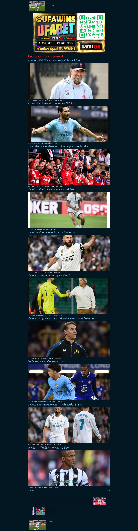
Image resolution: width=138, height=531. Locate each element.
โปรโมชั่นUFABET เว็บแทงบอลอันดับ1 (47, 361)
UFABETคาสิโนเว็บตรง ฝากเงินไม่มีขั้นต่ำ (49, 447)
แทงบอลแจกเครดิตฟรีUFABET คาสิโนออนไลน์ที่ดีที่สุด (55, 404)
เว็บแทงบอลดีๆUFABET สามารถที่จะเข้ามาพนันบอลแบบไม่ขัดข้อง (61, 318)
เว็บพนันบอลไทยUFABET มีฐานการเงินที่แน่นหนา (53, 232)
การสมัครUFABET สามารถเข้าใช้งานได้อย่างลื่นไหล (54, 60)
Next (108, 490)
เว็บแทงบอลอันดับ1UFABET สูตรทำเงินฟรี (49, 275)
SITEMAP (54, 6)
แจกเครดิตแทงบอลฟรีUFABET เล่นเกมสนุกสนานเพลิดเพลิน (58, 146)
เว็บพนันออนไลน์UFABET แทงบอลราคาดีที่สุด (51, 189)
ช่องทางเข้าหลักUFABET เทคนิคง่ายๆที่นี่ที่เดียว (51, 103)
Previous (31, 490)
